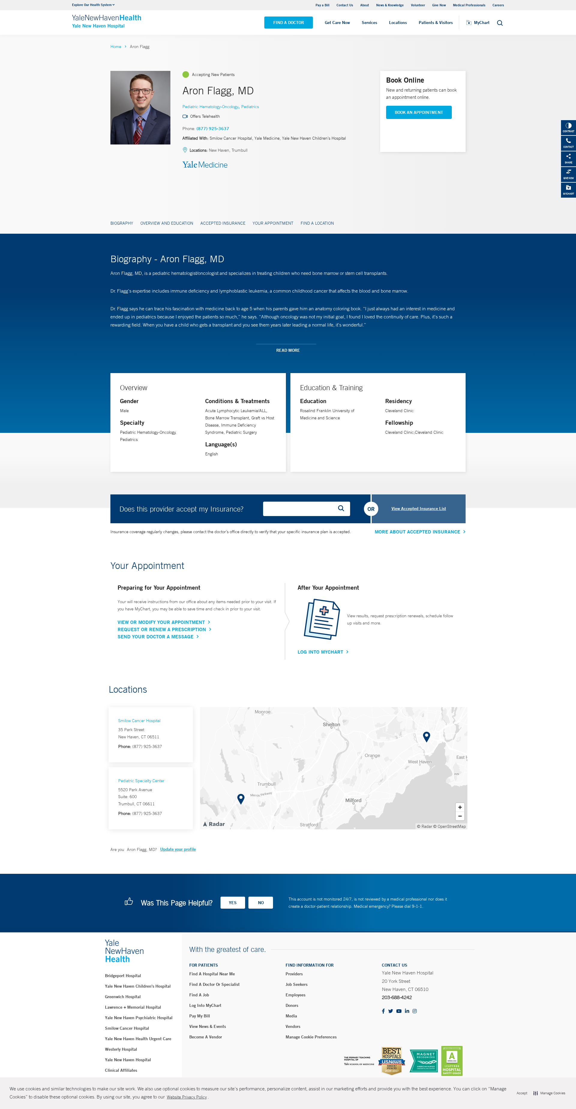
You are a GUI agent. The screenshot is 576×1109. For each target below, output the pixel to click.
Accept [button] (522, 1093)
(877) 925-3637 (212, 128)
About (364, 5)
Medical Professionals (469, 5)
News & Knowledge (390, 5)
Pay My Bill (199, 1016)
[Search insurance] (343, 509)
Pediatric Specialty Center (141, 780)
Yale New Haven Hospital (128, 1059)
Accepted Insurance (222, 223)
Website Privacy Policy (187, 1097)
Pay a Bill (322, 5)
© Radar (424, 826)
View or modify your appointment (161, 622)
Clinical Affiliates (121, 1070)
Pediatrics (250, 106)
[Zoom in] (460, 807)
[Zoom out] (460, 816)
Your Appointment (273, 223)
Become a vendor (205, 1037)
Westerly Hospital (121, 1049)
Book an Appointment (419, 112)
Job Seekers (297, 984)
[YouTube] (399, 1011)
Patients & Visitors (436, 22)
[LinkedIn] (407, 1011)
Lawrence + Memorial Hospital (133, 1007)
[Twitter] (390, 1011)
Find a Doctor (288, 22)
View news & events (207, 1026)
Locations (398, 22)
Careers (498, 5)
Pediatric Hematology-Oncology (210, 106)
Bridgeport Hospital (123, 975)
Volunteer (418, 5)
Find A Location (317, 223)
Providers (294, 974)
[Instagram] (414, 1011)
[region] (333, 768)
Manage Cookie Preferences (311, 1037)
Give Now (439, 5)
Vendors (293, 1026)
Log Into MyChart (320, 651)
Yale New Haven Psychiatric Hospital (138, 1017)
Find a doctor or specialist (214, 984)
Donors (292, 1005)
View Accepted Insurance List (419, 508)
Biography (121, 223)
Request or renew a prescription (162, 629)
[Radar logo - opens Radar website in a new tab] (214, 823)
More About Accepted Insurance (417, 531)
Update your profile (178, 849)
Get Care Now (337, 22)
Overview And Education (166, 223)
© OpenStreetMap (449, 826)
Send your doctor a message (156, 636)
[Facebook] (383, 1011)
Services (369, 22)
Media (291, 1016)
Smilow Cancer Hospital (139, 720)
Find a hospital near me (212, 974)
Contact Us (345, 5)
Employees (295, 995)
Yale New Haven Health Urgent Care (138, 1038)
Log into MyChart (205, 1005)
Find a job (199, 995)
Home (115, 46)
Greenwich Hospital (123, 996)
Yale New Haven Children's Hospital (138, 986)
